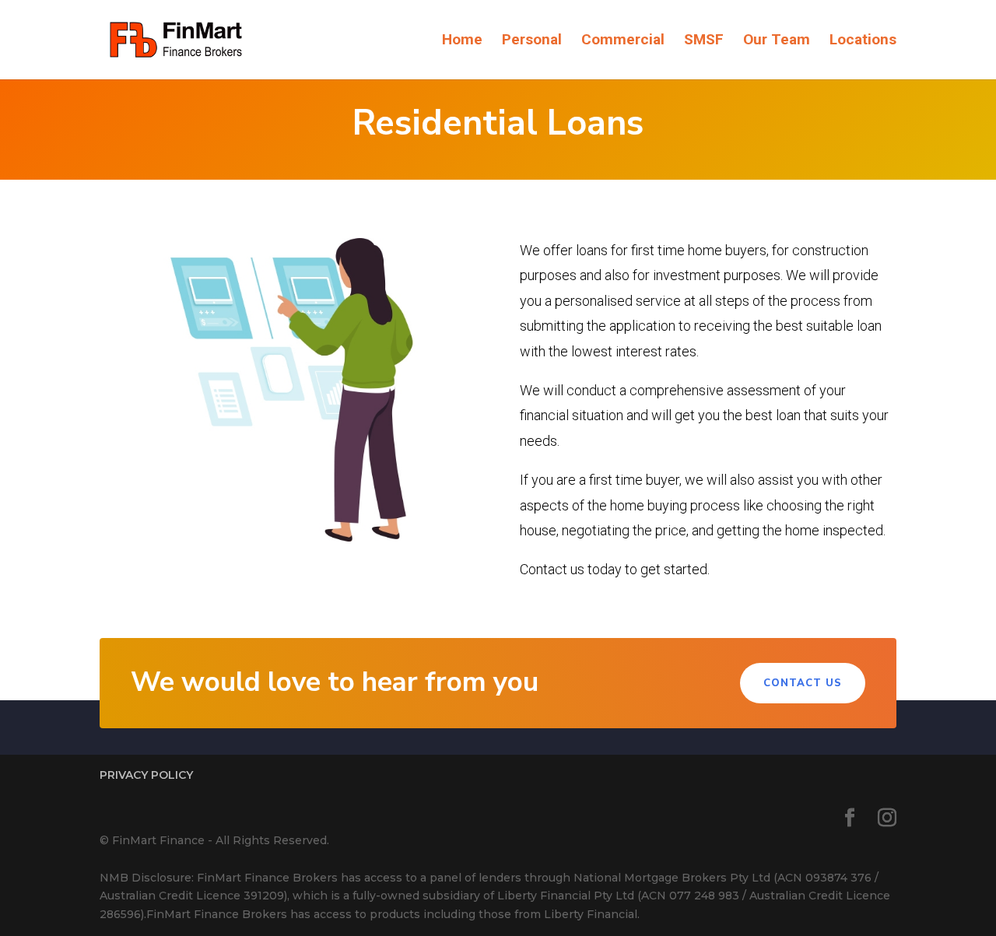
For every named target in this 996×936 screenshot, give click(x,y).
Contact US (802, 683)
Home (462, 41)
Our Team (776, 41)
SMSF (704, 41)
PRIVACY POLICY (146, 775)
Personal (532, 41)
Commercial (623, 41)
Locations (862, 41)
